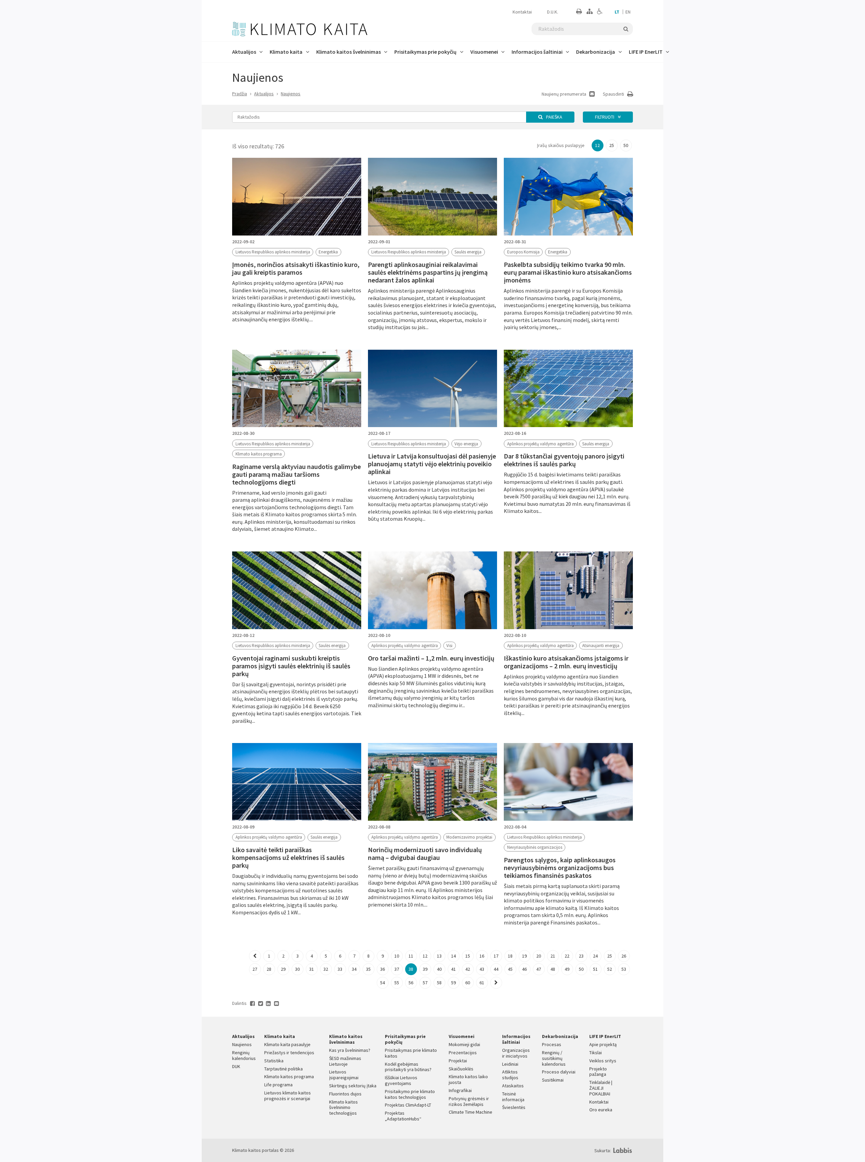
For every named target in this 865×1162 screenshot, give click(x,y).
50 (625, 145)
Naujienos (290, 94)
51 (595, 969)
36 (382, 969)
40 (439, 969)
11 (411, 956)
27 (254, 969)
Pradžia (239, 94)
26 (623, 956)
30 (297, 969)
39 (425, 969)
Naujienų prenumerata (564, 94)
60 (467, 983)
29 (283, 969)
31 (311, 969)
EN (628, 12)
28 (269, 969)
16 (481, 956)
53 (623, 969)
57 (425, 983)
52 (609, 969)
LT (617, 12)
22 (567, 956)
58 (439, 983)
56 (411, 983)
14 (453, 956)
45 (510, 969)
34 (354, 969)
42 (467, 969)
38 (411, 969)
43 (481, 969)
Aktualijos (264, 94)
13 (439, 956)
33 (340, 969)
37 (396, 969)
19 (524, 956)
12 (597, 145)
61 (481, 983)
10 (396, 956)
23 (581, 956)
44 (496, 969)
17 (496, 956)
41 (453, 969)
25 (611, 145)
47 (538, 969)
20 (538, 956)
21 (552, 956)
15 (467, 956)
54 (382, 983)
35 (368, 969)
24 (595, 956)
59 (453, 983)
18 (510, 956)
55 (396, 983)
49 (567, 969)
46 (524, 969)
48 (552, 969)
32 (325, 969)
